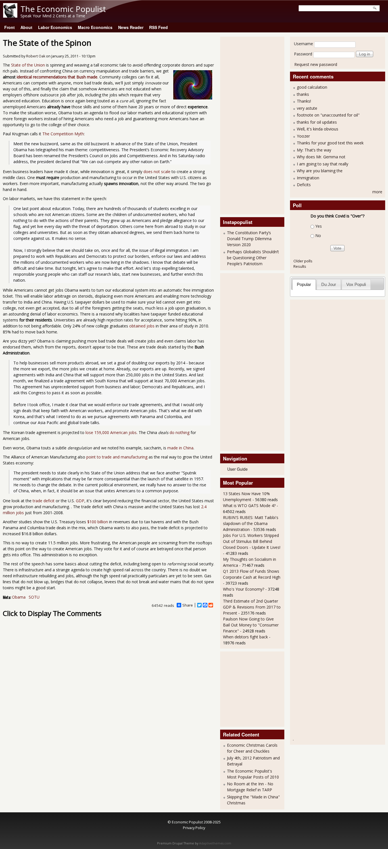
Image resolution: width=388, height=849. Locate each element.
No (318, 235)
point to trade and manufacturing (116, 457)
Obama (19, 597)
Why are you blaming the (320, 170)
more (377, 191)
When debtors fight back (245, 637)
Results (299, 266)
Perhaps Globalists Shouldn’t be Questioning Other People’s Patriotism (253, 257)
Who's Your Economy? (243, 589)
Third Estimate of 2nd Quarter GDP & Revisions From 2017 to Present (252, 607)
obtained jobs (142, 326)
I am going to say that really (322, 164)
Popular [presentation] (304, 284)
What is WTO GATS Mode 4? (249, 505)
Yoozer (303, 136)
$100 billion (97, 521)
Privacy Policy (194, 827)
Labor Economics (55, 27)
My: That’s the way (314, 150)
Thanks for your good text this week (330, 143)
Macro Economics (95, 27)
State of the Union (28, 65)
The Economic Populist (63, 8)
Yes (318, 226)
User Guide (237, 469)
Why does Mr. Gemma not (321, 156)
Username (303, 43)
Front (9, 27)
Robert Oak (35, 56)
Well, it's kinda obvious (317, 129)
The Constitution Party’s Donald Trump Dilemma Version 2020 (249, 238)
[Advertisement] (245, 125)
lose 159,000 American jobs (111, 432)
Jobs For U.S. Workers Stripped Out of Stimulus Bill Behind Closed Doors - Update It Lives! (251, 541)
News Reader (130, 27)
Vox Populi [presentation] (356, 284)
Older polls (302, 260)
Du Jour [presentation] (328, 284)
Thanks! (304, 101)
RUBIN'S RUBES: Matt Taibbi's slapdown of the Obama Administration (250, 523)
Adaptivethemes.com (215, 843)
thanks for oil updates (317, 122)
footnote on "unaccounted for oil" (328, 115)
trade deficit (44, 500)
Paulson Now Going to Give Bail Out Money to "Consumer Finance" (251, 625)
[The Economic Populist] (10, 16)
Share (187, 605)
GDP (80, 500)
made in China (180, 448)
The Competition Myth (63, 133)
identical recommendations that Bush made (57, 77)
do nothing (179, 432)
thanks (303, 94)
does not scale (156, 171)
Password (303, 54)
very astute (307, 108)
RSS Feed (158, 27)
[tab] (304, 284)
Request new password (315, 64)
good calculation (312, 87)
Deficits (304, 184)
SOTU (34, 597)
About (26, 27)
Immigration (308, 177)
